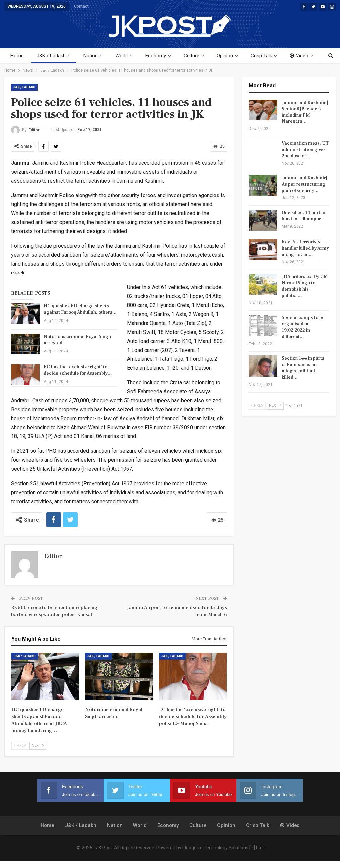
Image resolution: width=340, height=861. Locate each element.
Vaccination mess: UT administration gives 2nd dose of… (305, 149)
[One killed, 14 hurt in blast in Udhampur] (263, 220)
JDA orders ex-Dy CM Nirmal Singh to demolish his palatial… (305, 286)
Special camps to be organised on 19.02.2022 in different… (303, 327)
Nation (90, 56)
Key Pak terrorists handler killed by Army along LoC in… (305, 248)
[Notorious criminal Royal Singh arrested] (25, 344)
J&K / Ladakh (51, 56)
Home (17, 56)
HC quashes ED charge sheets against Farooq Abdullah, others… (80, 309)
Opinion (225, 56)
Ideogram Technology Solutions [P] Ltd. (223, 847)
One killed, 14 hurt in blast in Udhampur (303, 216)
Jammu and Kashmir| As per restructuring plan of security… (304, 184)
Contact (81, 6)
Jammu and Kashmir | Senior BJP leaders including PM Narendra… (305, 112)
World (121, 56)
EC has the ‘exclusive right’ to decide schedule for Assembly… (78, 370)
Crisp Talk (261, 56)
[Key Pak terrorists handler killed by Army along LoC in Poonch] (263, 249)
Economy (155, 56)
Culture (191, 56)
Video (302, 56)
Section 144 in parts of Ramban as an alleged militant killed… (303, 367)
